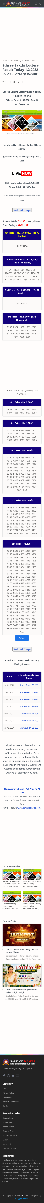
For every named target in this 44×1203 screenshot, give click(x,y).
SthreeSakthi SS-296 (29, 699)
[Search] (40, 3)
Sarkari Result (24, 1195)
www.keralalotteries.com (29, 807)
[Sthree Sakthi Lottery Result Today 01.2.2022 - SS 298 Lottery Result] (22, 120)
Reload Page (22, 210)
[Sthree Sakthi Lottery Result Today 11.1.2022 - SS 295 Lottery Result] (32, 896)
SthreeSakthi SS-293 (29, 720)
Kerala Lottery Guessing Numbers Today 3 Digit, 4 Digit (21, 990)
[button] (36, 3)
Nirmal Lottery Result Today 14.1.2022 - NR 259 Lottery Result (11, 883)
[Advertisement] (22, 32)
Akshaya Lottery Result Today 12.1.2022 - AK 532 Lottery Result (10, 906)
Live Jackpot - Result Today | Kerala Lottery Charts (22, 950)
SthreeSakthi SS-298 (29, 685)
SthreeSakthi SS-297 (29, 692)
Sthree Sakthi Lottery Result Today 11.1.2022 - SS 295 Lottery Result (32, 906)
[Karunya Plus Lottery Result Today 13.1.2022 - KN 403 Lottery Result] (32, 874)
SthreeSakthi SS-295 (29, 706)
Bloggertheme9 (21, 1198)
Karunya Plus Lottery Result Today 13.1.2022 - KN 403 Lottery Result (32, 884)
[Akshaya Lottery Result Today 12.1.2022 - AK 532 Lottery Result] (12, 896)
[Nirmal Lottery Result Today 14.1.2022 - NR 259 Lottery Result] (12, 874)
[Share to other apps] (22, 82)
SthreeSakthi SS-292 (29, 728)
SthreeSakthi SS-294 (29, 713)
